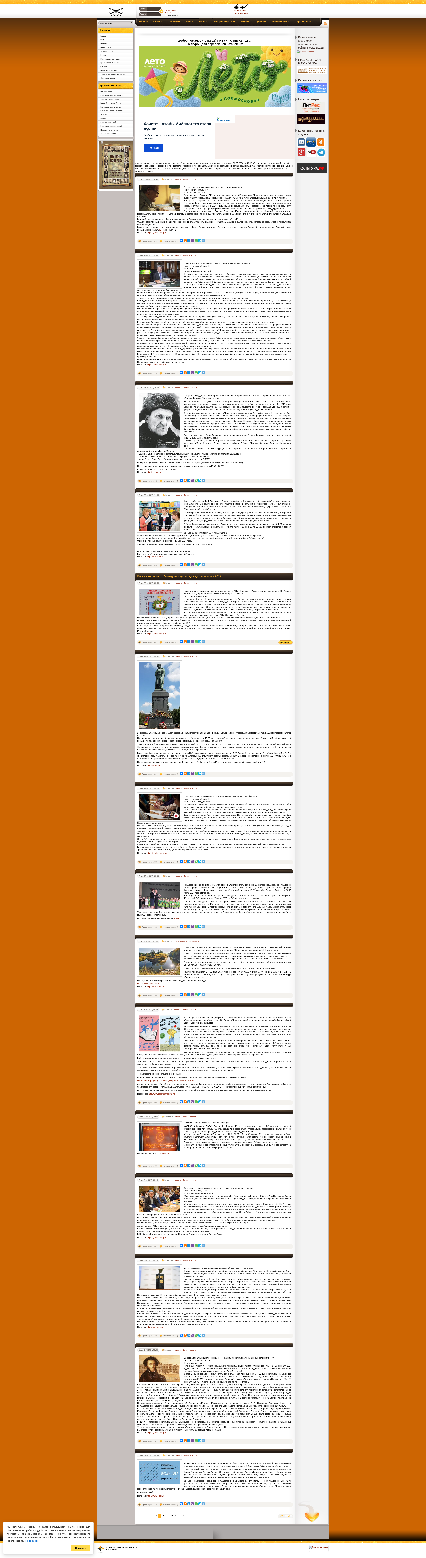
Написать (153, 148)
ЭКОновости (194, 941)
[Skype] (199, 240)
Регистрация (170, 10)
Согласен (80, 1548)
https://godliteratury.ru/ (157, 232)
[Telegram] (203, 240)
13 (176, 1516)
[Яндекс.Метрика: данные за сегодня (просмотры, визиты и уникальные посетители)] (318, 1547)
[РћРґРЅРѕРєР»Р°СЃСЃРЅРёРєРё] (185, 240)
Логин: (143, 9)
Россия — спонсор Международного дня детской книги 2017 (179, 576)
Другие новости (189, 179)
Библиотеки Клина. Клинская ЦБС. (116, 12)
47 (184, 1516)
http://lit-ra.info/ (153, 765)
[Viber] (192, 240)
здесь (162, 230)
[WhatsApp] (196, 240)
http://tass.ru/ (163, 1154)
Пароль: (143, 14)
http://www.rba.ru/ (155, 557)
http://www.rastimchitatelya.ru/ (162, 1094)
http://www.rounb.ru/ (156, 987)
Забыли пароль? (172, 13)
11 (167, 1516)
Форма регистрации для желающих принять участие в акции (166, 1081)
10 (163, 1516)
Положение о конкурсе (148, 983)
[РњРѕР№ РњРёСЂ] (188, 240)
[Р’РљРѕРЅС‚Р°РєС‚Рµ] (181, 240)
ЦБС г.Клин (111, 1550)
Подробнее (32, 1540)
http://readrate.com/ (155, 1327)
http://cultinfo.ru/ (154, 472)
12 (172, 1516)
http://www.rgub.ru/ (155, 1496)
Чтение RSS (325, 22)
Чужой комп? (173, 15)
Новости (177, 179)
